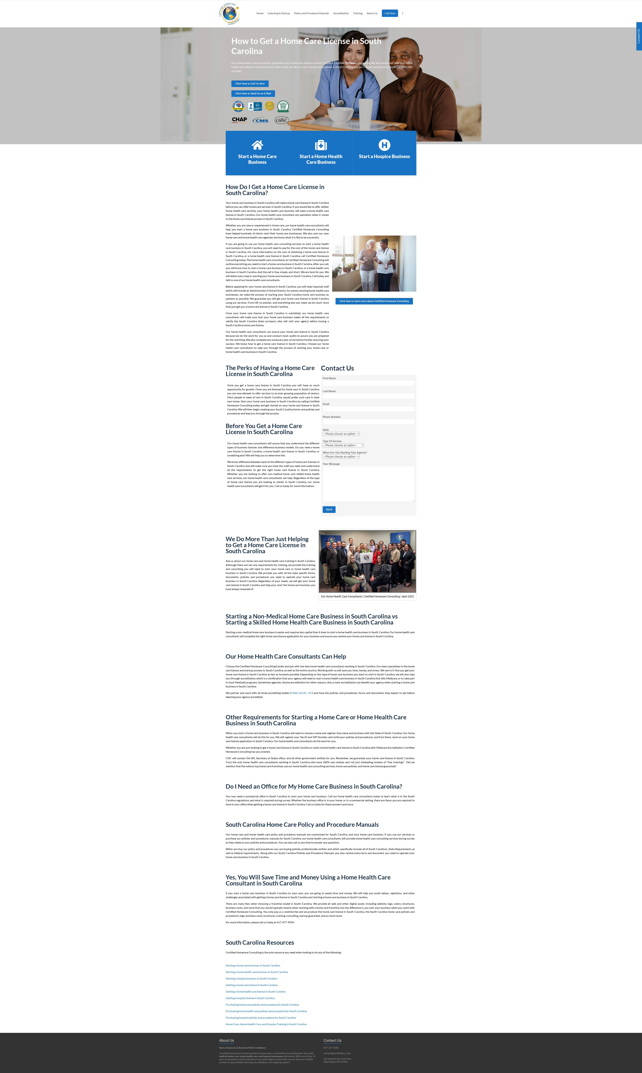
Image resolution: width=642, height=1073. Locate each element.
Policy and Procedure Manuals (311, 13)
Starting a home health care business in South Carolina (257, 971)
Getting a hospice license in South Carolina (250, 998)
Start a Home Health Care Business (321, 159)
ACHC (303, 692)
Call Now (390, 13)
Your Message (331, 464)
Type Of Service (332, 441)
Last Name (329, 391)
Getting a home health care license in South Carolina (255, 991)
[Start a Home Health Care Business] (321, 145)
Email (326, 404)
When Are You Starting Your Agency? (345, 452)
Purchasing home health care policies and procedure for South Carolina (266, 1011)
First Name (329, 378)
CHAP (294, 692)
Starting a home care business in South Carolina (253, 965)
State (326, 429)
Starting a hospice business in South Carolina (251, 978)
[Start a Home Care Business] (257, 145)
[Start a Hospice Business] (384, 145)
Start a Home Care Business (257, 159)
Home (259, 13)
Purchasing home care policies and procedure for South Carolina (262, 1004)
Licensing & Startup (279, 13)
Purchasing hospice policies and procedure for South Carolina (261, 1017)
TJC (310, 692)
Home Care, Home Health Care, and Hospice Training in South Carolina (266, 1024)
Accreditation (341, 13)
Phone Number (332, 417)
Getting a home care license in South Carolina (252, 985)
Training (357, 13)
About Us (372, 13)
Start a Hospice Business (384, 156)
